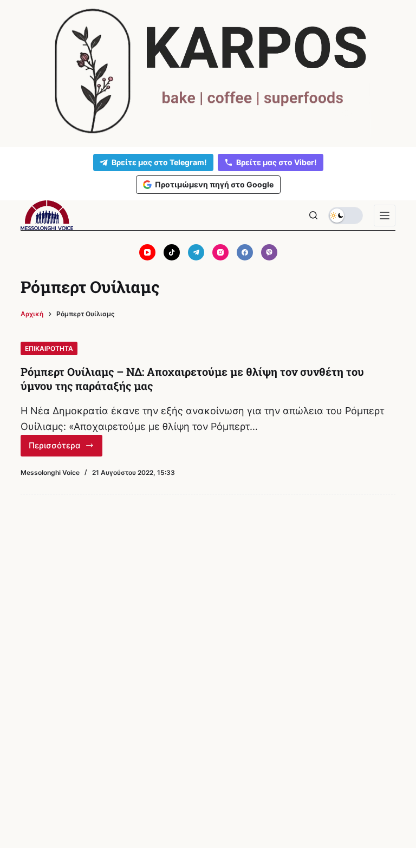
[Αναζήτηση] (313, 215)
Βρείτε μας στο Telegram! (159, 162)
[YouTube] (147, 252)
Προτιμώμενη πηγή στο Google (214, 184)
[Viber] (269, 252)
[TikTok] (172, 252)
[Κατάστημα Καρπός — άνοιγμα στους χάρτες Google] (208, 71)
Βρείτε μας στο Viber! (276, 162)
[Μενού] (384, 215)
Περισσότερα (65, 448)
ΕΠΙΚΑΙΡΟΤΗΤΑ (49, 348)
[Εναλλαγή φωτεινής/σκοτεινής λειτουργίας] (345, 215)
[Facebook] (245, 252)
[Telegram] (196, 252)
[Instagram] (220, 252)
